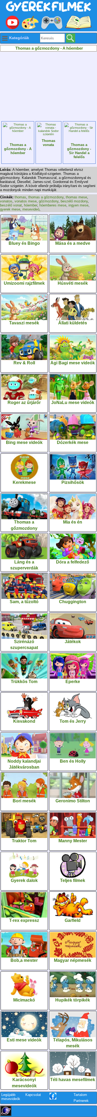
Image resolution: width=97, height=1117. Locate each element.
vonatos (6, 201)
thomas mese (76, 197)
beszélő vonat (11, 205)
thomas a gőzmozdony (46, 197)
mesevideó (30, 209)
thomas (20, 197)
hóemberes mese (52, 205)
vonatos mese (26, 201)
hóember (30, 205)
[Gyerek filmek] (48, 12)
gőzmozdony (48, 201)
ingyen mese (78, 205)
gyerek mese (10, 209)
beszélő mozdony (74, 201)
